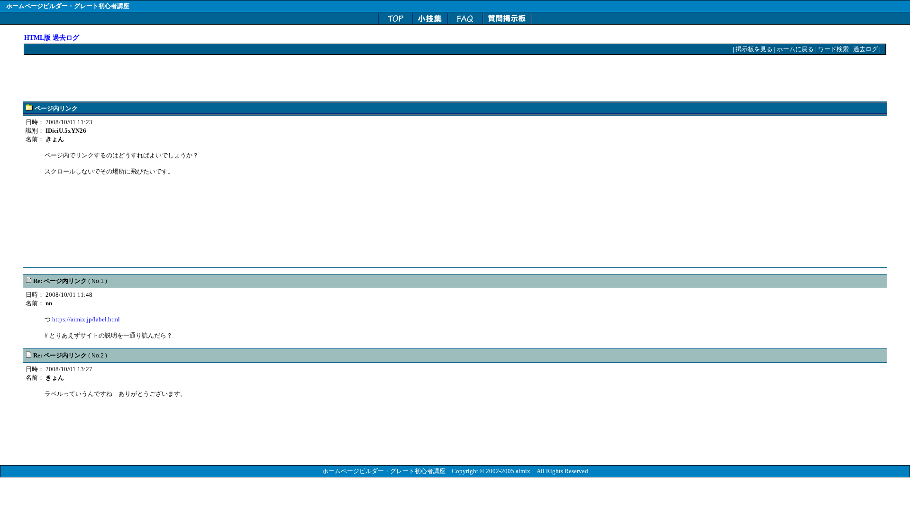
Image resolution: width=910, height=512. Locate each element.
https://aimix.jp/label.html (86, 319)
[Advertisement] (196, 78)
